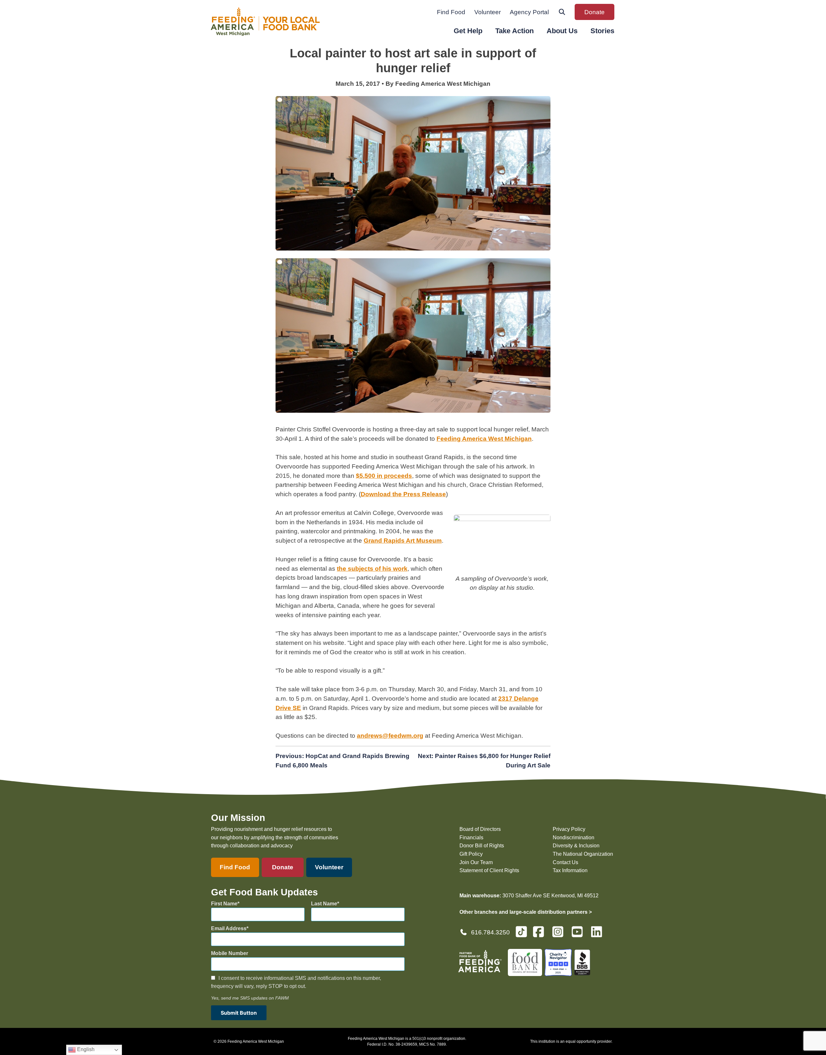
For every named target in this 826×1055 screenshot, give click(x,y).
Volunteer (487, 12)
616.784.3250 (490, 932)
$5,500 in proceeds (384, 475)
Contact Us (565, 862)
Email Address (229, 928)
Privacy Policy (569, 829)
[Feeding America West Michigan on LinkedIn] (598, 934)
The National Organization (583, 854)
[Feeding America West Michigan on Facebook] (540, 934)
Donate (594, 12)
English (85, 1049)
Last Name (324, 903)
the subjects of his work (372, 568)
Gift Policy (471, 854)
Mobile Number (229, 953)
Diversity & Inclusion (576, 845)
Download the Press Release (403, 494)
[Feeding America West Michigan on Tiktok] (521, 931)
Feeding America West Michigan (484, 438)
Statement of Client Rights (489, 870)
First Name (224, 903)
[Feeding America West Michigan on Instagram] (559, 934)
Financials (471, 837)
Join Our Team (476, 862)
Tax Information (570, 870)
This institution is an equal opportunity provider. (571, 1041)
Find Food (451, 12)
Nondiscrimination (573, 837)
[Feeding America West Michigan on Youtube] (579, 934)
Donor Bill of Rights (481, 845)
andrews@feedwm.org (390, 735)
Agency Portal (529, 12)
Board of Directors (480, 829)
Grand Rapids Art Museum (403, 540)
